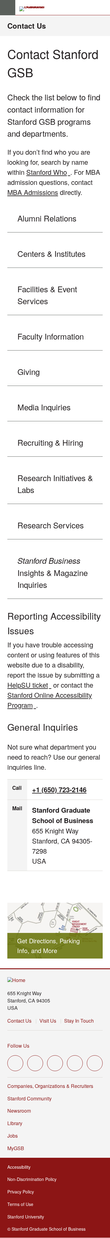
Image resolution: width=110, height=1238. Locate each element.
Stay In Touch (79, 1020)
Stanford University (27, 1217)
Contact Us (26, 25)
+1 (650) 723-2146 (59, 789)
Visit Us (47, 1020)
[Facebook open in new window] (35, 1063)
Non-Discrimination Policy (33, 1179)
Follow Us (18, 1045)
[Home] (16, 980)
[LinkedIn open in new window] (95, 1063)
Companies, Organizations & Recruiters (50, 1085)
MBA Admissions (32, 192)
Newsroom (19, 1110)
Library (14, 1123)
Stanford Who (48, 172)
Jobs (12, 1135)
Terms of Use (22, 1204)
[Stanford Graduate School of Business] (34, 8)
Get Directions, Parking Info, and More (48, 945)
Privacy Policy (22, 1192)
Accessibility (20, 1167)
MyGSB (17, 1148)
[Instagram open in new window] (55, 1063)
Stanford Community (29, 1098)
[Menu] (7, 7)
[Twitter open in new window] (15, 1063)
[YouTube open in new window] (75, 1063)
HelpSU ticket (29, 684)
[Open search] (103, 8)
